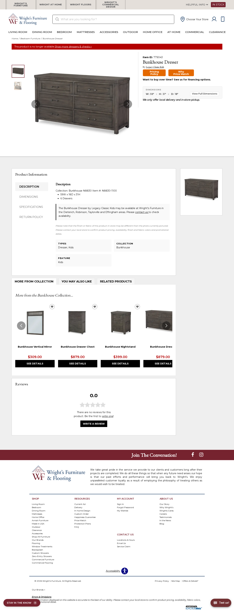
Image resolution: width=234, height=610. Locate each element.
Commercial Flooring (42, 562)
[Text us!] (221, 603)
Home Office (152, 32)
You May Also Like (77, 281)
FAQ (76, 526)
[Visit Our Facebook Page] (193, 454)
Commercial (194, 32)
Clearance (217, 32)
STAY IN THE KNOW (21, 602)
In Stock (218, 4)
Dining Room (42, 32)
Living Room (17, 32)
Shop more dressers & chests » (73, 46)
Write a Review (94, 423)
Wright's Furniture (21, 4)
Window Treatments (42, 546)
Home (15, 38)
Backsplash (37, 549)
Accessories (109, 32)
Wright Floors (80, 5)
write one (107, 416)
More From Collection (34, 281)
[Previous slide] (21, 325)
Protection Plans (82, 523)
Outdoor (130, 32)
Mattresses (86, 32)
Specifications (31, 207)
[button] (194, 19)
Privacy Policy (162, 581)
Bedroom (64, 32)
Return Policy (31, 217)
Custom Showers (40, 553)
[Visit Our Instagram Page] (201, 454)
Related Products (116, 281)
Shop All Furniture (41, 536)
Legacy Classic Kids (155, 67)
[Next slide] (166, 325)
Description (29, 186)
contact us (142, 212)
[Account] (214, 19)
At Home (173, 32)
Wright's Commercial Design (110, 4)
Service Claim (123, 546)
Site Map (175, 581)
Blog (161, 523)
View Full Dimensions (204, 93)
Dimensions (28, 196)
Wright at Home (50, 5)
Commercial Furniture (43, 559)
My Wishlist (122, 510)
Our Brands (38, 539)
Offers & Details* (190, 581)
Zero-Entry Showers (42, 556)
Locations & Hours (126, 539)
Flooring (36, 543)
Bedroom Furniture (30, 38)
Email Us (121, 543)
